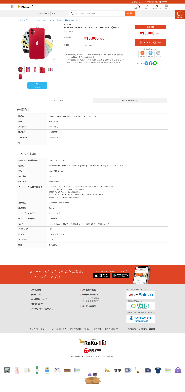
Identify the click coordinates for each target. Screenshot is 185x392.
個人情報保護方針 (112, 329)
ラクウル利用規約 (59, 329)
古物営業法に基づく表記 (80, 329)
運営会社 (97, 329)
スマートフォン (35, 20)
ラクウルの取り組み (90, 298)
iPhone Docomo (71, 20)
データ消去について (90, 301)
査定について (37, 304)
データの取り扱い (90, 294)
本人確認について (39, 299)
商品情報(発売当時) (130, 100)
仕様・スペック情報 (55, 100)
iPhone (59, 20)
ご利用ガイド (138, 2)
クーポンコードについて (42, 309)
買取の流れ (36, 290)
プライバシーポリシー (39, 329)
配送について (37, 294)
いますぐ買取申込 (152, 42)
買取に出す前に (152, 2)
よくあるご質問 (89, 306)
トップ (24, 20)
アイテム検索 (43, 13)
